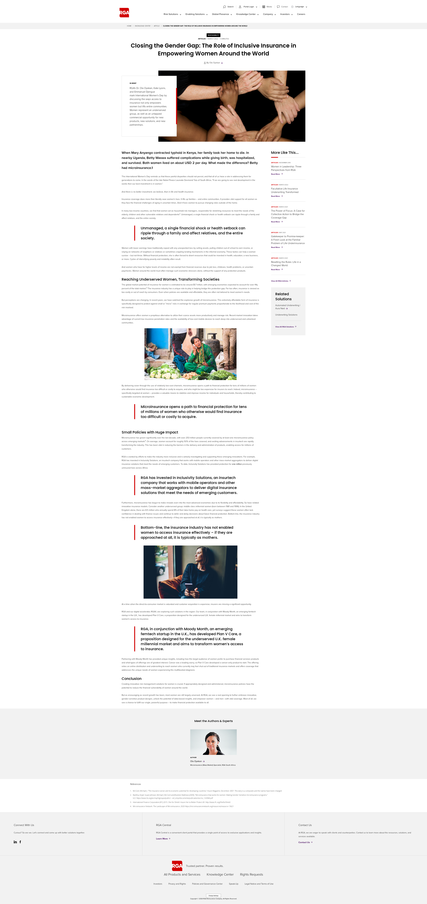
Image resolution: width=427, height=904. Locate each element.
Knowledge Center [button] (246, 14)
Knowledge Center (142, 26)
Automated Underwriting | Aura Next (287, 307)
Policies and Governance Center (207, 883)
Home (129, 26)
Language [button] (299, 6)
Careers (301, 14)
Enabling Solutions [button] (195, 14)
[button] (229, 7)
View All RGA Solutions (284, 326)
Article (157, 26)
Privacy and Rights (177, 883)
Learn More (162, 838)
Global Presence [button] (220, 14)
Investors (158, 883)
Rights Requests (251, 874)
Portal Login (249, 6)
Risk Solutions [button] (171, 14)
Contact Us (304, 842)
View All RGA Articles (279, 281)
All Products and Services (182, 874)
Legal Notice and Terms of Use (259, 883)
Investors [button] (285, 14)
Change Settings (213, 895)
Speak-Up (233, 883)
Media (269, 6)
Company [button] (268, 14)
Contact (284, 6)
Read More (277, 174)
